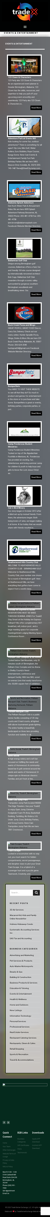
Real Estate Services (19, 1032)
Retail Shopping (17, 1049)
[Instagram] (8, 1122)
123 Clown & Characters (19, 77)
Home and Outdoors (19, 1005)
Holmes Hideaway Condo (21, 924)
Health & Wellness (18, 999)
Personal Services (18, 1021)
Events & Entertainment (21, 994)
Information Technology (20, 1016)
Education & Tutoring (19, 988)
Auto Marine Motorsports (21, 966)
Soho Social (13, 755)
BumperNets (14, 386)
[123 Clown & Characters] (24, 74)
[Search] (36, 893)
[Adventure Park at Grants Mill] (24, 135)
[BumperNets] (24, 383)
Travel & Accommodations (22, 1060)
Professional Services (19, 1027)
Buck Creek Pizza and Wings (21, 325)
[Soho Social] (24, 752)
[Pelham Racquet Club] (24, 708)
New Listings (16, 1010)
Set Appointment (9, 1191)
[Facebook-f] (4, 1122)
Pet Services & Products (21, 961)
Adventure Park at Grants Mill (22, 138)
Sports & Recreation (19, 1054)
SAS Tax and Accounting (21, 938)
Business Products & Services (23, 983)
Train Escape (14, 850)
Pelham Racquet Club (18, 711)
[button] (25, 26)
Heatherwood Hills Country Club (23, 562)
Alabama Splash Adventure (21, 203)
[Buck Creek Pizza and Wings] (24, 322)
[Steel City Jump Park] (24, 797)
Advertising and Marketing (22, 955)
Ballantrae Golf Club (17, 260)
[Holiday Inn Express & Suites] (24, 606)
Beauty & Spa (16, 972)
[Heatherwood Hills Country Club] (24, 559)
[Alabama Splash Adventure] (24, 199)
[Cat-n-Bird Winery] (24, 505)
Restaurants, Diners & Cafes (22, 1043)
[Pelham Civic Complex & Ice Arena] (24, 654)
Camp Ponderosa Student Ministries (20, 445)
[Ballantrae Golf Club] (24, 257)
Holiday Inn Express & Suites (21, 609)
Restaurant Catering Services (23, 1038)
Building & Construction (20, 977)
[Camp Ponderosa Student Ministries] (24, 441)
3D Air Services (17, 910)
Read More (36, 108)
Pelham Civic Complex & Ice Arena (24, 657)
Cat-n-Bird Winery (16, 508)
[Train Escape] (24, 847)
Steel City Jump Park (18, 800)
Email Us (6, 1193)
